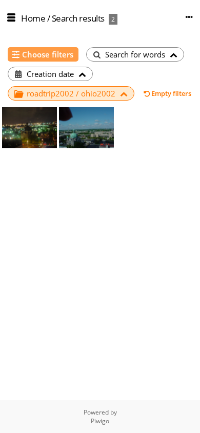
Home (33, 18)
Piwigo (100, 421)
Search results (78, 18)
